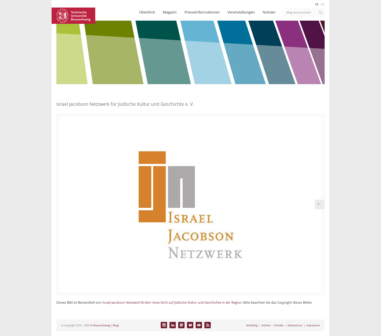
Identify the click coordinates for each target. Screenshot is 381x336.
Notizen (269, 12)
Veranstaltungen (241, 12)
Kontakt (279, 325)
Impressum (313, 325)
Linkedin (172, 325)
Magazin (170, 12)
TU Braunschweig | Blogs (104, 325)
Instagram (164, 325)
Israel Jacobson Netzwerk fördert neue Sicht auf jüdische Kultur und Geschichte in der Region (172, 302)
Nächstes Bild (319, 204)
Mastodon (181, 325)
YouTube (199, 325)
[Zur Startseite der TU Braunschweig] (73, 15)
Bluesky (190, 325)
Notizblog (252, 325)
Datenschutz (295, 325)
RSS (207, 325)
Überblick (147, 12)
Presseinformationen (202, 12)
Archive (266, 325)
